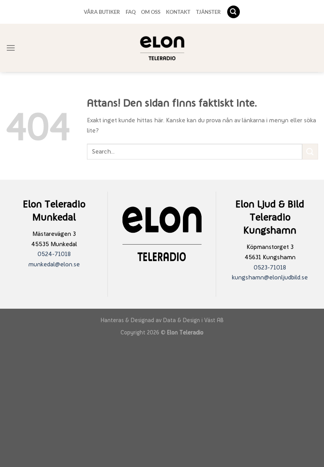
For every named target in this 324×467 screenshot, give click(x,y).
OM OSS (150, 12)
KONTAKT (178, 12)
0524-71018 (54, 254)
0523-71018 (270, 267)
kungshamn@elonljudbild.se (270, 277)
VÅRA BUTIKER (102, 12)
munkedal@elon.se (54, 264)
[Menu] (10, 47)
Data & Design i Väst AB (193, 320)
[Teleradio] (162, 48)
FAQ (131, 12)
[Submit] (310, 151)
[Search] (233, 12)
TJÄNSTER (208, 12)
